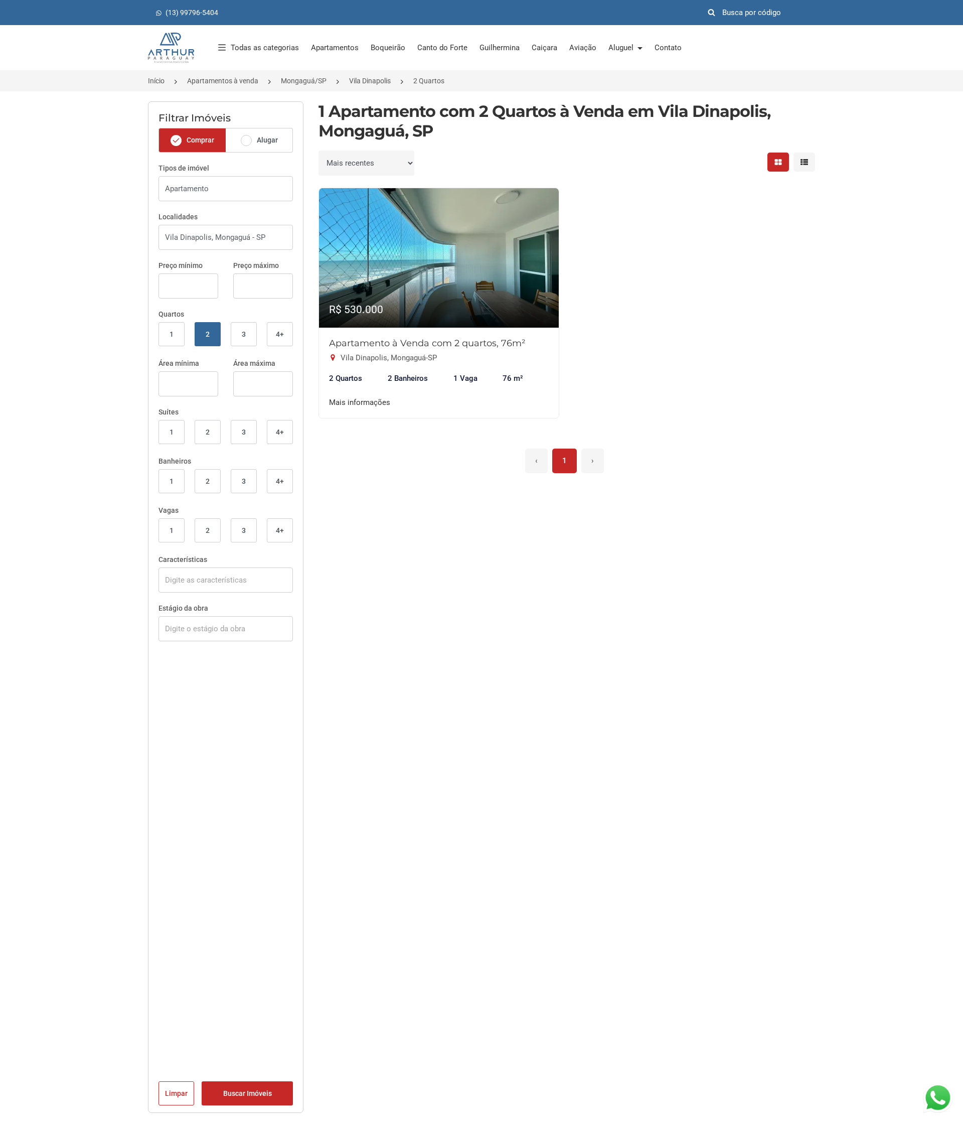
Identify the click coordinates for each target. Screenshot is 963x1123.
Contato (668, 47)
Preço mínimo (180, 265)
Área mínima (178, 363)
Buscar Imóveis (247, 1093)
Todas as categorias (265, 47)
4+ (280, 334)
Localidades (178, 217)
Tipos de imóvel (183, 168)
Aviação (582, 47)
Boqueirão (388, 47)
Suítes (168, 412)
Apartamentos (335, 47)
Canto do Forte (442, 47)
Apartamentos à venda (222, 81)
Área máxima (254, 363)
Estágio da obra (183, 608)
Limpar (176, 1093)
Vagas (168, 510)
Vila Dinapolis (370, 81)
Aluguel (621, 47)
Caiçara (544, 47)
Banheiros (174, 461)
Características (182, 559)
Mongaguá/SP (304, 81)
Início (156, 81)
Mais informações (359, 402)
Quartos (171, 314)
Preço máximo (256, 265)
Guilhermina (499, 47)
